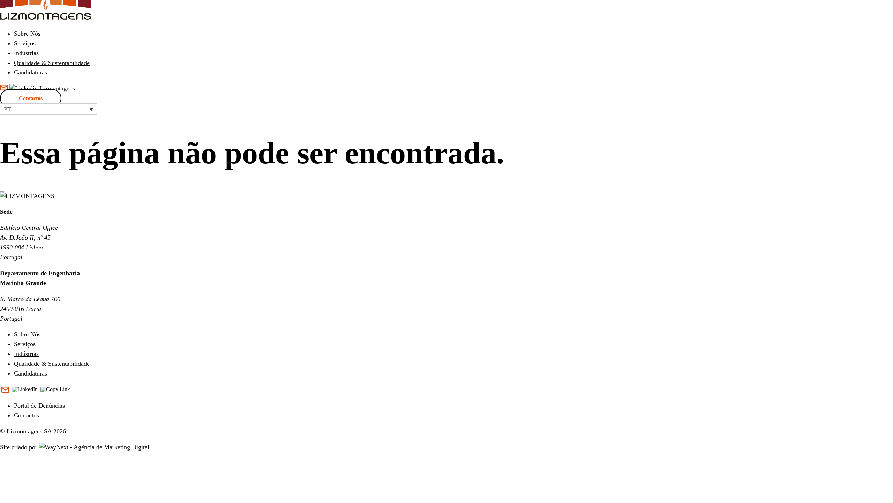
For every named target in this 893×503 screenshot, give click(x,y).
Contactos (31, 98)
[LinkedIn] (24, 390)
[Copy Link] (55, 390)
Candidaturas (30, 72)
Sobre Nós (27, 33)
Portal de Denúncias (39, 405)
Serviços (25, 43)
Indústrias (26, 53)
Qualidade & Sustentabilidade (52, 62)
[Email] (5, 390)
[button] (48, 109)
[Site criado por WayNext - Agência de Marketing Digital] (94, 447)
